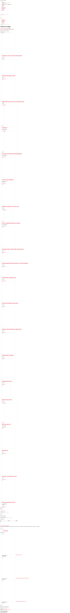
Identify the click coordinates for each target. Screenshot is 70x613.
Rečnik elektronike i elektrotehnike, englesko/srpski (12, 249)
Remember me (9, 4)
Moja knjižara (3, 7)
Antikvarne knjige (9, 29)
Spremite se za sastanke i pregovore (9, 476)
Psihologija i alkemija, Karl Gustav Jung (10, 206)
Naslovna (1, 28)
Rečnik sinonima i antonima (8, 355)
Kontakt (3, 10)
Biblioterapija (3, 8)
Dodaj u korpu (4, 78)
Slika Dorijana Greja (6, 424)
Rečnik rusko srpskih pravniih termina (10, 303)
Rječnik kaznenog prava (7, 381)
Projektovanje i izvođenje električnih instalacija (12, 153)
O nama (3, 9)
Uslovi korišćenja (6, 530)
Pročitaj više (3, 58)
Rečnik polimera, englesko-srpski (9, 277)
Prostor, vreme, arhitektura (7, 179)
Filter (16, 520)
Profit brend (4, 127)
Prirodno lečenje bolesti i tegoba (8, 75)
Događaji (3, 21)
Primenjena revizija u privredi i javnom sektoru (12, 55)
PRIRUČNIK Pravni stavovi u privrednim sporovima (13, 101)
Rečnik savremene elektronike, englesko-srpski (11, 329)
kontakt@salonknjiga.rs (7, 609)
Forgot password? (4, 4)
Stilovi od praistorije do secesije (8, 502)
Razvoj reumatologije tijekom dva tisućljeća (11, 223)
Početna (3, 6)
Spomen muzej (5, 450)
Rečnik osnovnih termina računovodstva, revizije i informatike (15, 263)
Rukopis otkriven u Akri (7, 399)
